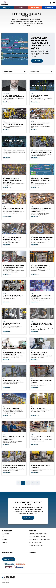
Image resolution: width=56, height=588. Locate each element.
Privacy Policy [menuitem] (5, 580)
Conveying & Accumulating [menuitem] (38, 534)
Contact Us (8, 559)
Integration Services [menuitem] (36, 545)
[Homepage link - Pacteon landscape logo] (8, 577)
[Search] (50, 3)
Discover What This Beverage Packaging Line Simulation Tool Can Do (40, 43)
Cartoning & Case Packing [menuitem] (37, 536)
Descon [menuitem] (4, 542)
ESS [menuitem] (3, 536)
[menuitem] (7, 531)
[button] (54, 2)
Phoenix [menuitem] (4, 539)
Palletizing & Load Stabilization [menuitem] (39, 539)
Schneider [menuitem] (5, 534)
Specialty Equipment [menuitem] (35, 542)
